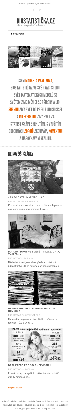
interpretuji (27, 117)
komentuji (55, 131)
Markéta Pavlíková (38, 81)
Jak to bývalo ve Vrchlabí (26, 197)
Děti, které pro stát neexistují (29, 365)
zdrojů (28, 131)
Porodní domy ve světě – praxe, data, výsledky (34, 253)
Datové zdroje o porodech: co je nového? (31, 310)
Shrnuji (13, 109)
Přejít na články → (16, 388)
